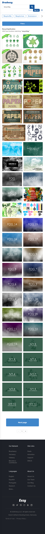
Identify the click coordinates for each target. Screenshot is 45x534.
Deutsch (12, 486)
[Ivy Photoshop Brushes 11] (33, 404)
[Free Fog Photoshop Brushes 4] (12, 300)
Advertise (30, 454)
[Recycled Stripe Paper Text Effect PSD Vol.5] (12, 86)
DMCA (29, 461)
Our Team (30, 479)
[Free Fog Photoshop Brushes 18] (33, 300)
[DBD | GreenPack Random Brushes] (33, 86)
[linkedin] (31, 505)
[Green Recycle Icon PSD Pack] (12, 41)
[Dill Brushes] (12, 210)
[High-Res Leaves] (33, 194)
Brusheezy (12, 451)
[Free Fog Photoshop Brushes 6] (12, 285)
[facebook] (13, 505)
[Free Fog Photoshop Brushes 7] (33, 270)
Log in (30, 10)
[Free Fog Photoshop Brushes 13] (12, 345)
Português (12, 483)
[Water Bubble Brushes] (12, 149)
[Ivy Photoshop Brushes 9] (33, 389)
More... (11, 489)
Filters (22, 23)
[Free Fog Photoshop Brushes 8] (12, 270)
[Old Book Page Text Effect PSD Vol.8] (33, 102)
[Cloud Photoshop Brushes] (33, 164)
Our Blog (30, 483)
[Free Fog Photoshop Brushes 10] (12, 255)
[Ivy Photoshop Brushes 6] (12, 374)
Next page (22, 422)
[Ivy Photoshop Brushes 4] (12, 359)
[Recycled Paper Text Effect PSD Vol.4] (33, 71)
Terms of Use (10, 518)
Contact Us (31, 486)
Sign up (36, 10)
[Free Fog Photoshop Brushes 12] (33, 330)
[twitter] (17, 505)
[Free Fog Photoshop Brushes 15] (33, 225)
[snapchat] (28, 505)
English (11, 476)
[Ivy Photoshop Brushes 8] (12, 389)
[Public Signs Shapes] (35, 133)
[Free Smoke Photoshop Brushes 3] (12, 164)
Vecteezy (12, 454)
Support (30, 457)
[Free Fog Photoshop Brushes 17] (33, 240)
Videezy (12, 457)
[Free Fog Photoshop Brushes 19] (12, 315)
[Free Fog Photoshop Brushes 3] (12, 194)
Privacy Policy (21, 518)
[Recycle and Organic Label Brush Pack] (33, 56)
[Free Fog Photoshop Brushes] (12, 179)
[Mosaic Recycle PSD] (33, 41)
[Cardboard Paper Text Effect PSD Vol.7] (13, 133)
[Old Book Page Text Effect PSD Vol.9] (12, 116)
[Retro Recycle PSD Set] (12, 56)
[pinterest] (21, 505)
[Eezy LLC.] (22, 500)
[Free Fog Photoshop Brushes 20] (33, 315)
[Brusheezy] (7, 2)
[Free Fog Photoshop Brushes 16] (12, 240)
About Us (30, 476)
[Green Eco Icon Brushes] (12, 71)
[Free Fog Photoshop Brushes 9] (33, 255)
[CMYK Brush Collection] (33, 210)
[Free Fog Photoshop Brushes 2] (33, 179)
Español (12, 479)
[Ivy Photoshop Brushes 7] (33, 374)
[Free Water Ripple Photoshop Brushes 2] (33, 149)
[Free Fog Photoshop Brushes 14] (12, 225)
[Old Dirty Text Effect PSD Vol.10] (33, 116)
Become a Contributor (13, 462)
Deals (29, 451)
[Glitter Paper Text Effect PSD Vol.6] (12, 102)
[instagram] (24, 505)
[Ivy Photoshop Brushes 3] (33, 345)
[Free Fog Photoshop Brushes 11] (12, 330)
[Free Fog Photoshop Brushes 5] (33, 285)
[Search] (32, 7)
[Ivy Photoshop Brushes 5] (33, 359)
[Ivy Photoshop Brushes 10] (12, 404)
